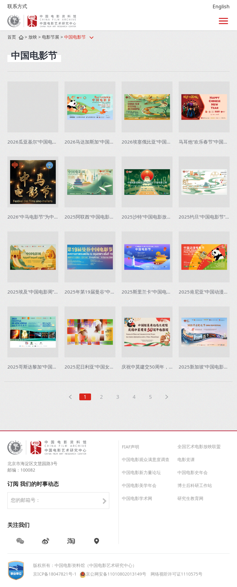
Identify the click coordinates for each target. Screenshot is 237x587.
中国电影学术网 (137, 499)
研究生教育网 (190, 499)
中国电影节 (75, 37)
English (221, 7)
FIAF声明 (130, 447)
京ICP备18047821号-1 (55, 574)
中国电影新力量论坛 (141, 473)
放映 (32, 37)
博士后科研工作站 (194, 486)
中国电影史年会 (192, 473)
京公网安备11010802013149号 (116, 574)
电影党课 (186, 460)
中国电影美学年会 (139, 486)
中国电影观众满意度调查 (145, 460)
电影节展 (50, 37)
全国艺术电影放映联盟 (199, 447)
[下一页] (167, 397)
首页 (11, 37)
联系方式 (17, 6)
